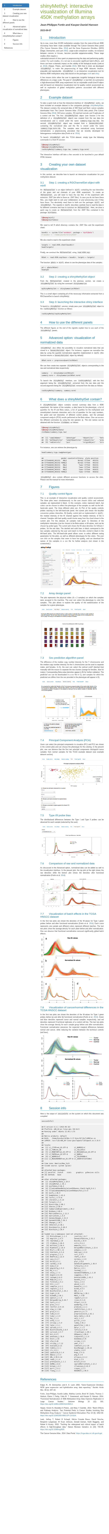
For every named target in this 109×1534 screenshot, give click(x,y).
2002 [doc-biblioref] (65, 51)
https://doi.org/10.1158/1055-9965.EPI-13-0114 (58, 1415)
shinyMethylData (96, 105)
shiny (97, 74)
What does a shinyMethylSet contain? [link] (12, 34)
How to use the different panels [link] (13, 21)
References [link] (8, 48)
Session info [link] (13, 44)
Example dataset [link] (15, 9)
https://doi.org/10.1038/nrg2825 (52, 1429)
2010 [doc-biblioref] (45, 66)
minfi (89, 74)
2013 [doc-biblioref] (74, 66)
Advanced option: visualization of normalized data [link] (15, 28)
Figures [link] (11, 40)
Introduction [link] (13, 5)
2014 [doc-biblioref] (65, 48)
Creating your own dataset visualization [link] (15, 14)
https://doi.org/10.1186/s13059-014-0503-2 (56, 1404)
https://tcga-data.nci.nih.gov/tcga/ (89, 1433)
